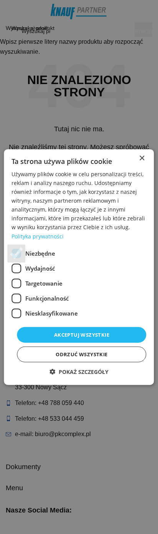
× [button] (142, 158)
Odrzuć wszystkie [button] (81, 354)
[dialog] (79, 267)
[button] (79, 371)
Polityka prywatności (38, 236)
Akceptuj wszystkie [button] (81, 334)
